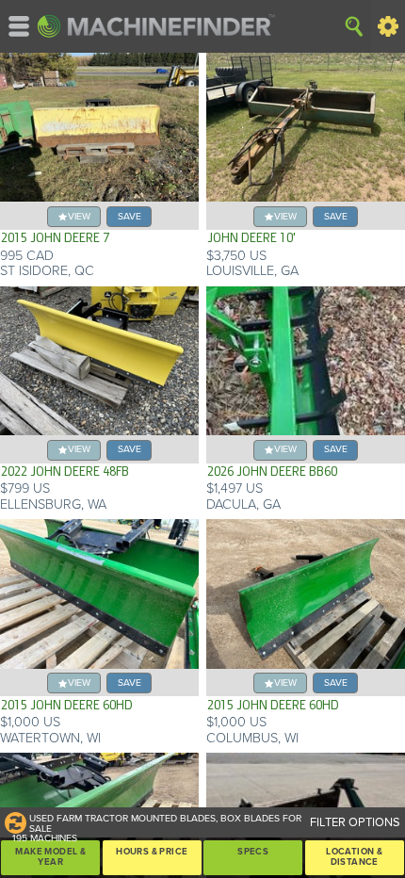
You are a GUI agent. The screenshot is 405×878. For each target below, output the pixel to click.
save (129, 216)
